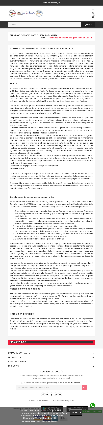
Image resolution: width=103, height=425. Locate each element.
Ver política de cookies (46, 418)
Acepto (76, 412)
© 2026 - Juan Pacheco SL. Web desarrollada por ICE (51, 401)
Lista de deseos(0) (51, 3)
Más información (28, 421)
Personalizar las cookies (47, 421)
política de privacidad (70, 382)
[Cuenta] (93, 13)
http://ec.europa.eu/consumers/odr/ (72, 324)
